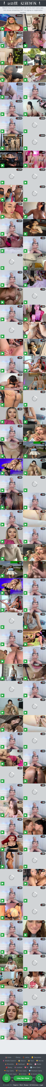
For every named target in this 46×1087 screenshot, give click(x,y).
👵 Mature (22, 1061)
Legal (41, 1085)
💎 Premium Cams (35, 1071)
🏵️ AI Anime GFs (34, 1074)
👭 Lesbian (18, 1067)
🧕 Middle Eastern (9, 1061)
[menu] (6, 1078)
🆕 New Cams (35, 1067)
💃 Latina (26, 1057)
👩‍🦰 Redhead (20, 1064)
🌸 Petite (37, 1064)
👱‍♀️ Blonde (40, 1061)
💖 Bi (26, 1067)
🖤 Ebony (16, 1057)
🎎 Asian (8, 1057)
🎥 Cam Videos (35, 1077)
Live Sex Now (23, 1078)
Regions (15, 1085)
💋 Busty (9, 1067)
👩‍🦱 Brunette (9, 1064)
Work (21, 1085)
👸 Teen (31, 1061)
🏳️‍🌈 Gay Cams (9, 1071)
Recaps (26, 1085)
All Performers (34, 1085)
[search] (39, 1078)
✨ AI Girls (22, 1074)
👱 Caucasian (36, 1057)
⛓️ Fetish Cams (11, 1074)
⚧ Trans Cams (21, 1071)
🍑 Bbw (29, 1064)
